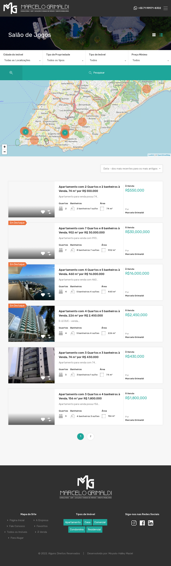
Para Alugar (17, 538)
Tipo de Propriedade (58, 54)
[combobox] (21, 61)
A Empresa (42, 520)
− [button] (5, 152)
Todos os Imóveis (17, 532)
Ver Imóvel (31, 210)
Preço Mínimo (139, 54)
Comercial (100, 522)
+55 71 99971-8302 (149, 8)
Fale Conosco (17, 526)
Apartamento (73, 522)
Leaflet (151, 155)
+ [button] (5, 147)
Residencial (94, 529)
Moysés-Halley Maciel (120, 553)
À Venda (42, 532)
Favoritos (42, 526)
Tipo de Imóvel (97, 54)
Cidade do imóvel (13, 54)
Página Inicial (17, 520)
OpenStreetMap (163, 155)
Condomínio (77, 529)
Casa (87, 522)
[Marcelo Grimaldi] (36, 12)
